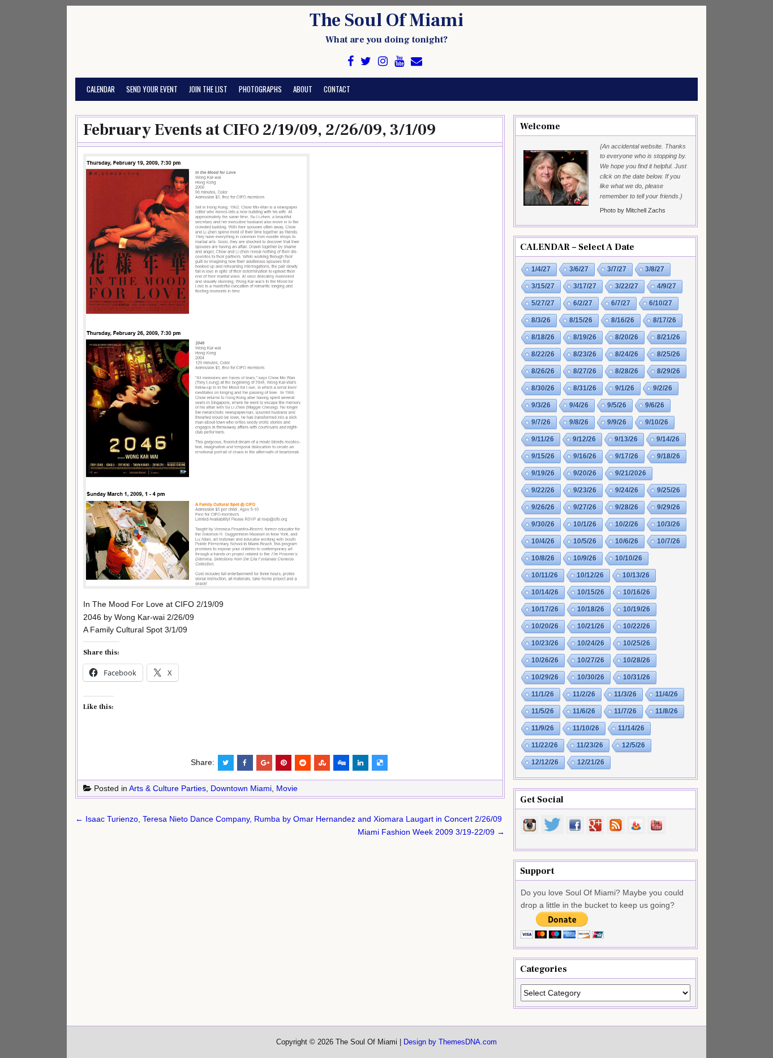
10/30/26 (590, 677)
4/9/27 (666, 286)
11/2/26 (584, 694)
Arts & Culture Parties (167, 788)
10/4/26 (543, 541)
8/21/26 (668, 337)
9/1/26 (624, 388)
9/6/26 (654, 405)
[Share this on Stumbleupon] (322, 763)
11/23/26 (590, 745)
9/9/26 (616, 422)
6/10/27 (660, 303)
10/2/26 (626, 524)
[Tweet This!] (226, 763)
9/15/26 (543, 456)
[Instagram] (383, 61)
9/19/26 (543, 473)
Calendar (101, 89)
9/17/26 (626, 456)
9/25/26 (668, 490)
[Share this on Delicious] (380, 763)
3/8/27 (654, 269)
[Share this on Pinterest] (283, 763)
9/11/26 (542, 439)
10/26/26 (545, 660)
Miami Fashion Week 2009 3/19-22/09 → (431, 831)
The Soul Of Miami (386, 20)
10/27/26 (590, 660)
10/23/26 (545, 643)
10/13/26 (636, 575)
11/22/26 (544, 745)
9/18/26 (668, 456)
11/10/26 (586, 728)
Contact (337, 89)
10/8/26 (543, 558)
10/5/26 (584, 541)
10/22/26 (636, 626)
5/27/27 (543, 303)
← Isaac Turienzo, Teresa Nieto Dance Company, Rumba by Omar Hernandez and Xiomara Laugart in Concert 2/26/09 (288, 818)
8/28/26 (626, 371)
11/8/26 (666, 711)
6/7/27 (620, 303)
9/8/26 (579, 422)
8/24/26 (626, 354)
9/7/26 (541, 422)
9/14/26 (668, 439)
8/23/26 (584, 354)
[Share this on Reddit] (303, 763)
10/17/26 (545, 609)
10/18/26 (590, 609)
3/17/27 (584, 286)
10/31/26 (636, 677)
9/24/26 (626, 490)
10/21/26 (590, 626)
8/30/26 (543, 388)
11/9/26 (542, 728)
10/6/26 (626, 541)
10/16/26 (636, 592)
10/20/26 (545, 626)
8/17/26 (664, 320)
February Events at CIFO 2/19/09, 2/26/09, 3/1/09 (259, 130)
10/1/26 (584, 524)
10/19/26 (636, 609)
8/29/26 (668, 371)
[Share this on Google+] (264, 763)
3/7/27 (616, 269)
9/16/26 (584, 456)
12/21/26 (590, 762)
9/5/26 (616, 405)
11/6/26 (584, 711)
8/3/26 (541, 320)
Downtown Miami (241, 788)
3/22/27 (626, 286)
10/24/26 (590, 643)
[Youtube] (399, 61)
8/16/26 (622, 320)
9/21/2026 (630, 473)
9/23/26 (584, 490)
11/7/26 (625, 711)
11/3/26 (625, 694)
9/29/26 (668, 507)
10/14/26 (545, 592)
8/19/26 (584, 337)
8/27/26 (584, 371)
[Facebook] (350, 61)
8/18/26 (543, 337)
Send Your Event (152, 89)
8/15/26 (580, 320)
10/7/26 (668, 541)
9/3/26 (541, 405)
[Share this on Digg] (341, 763)
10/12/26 (590, 575)
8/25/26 (668, 354)
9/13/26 (626, 439)
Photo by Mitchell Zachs (632, 210)
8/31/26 (584, 388)
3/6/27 (579, 269)
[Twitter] (365, 61)
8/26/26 (543, 371)
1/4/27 (541, 269)
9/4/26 (579, 405)
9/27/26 (584, 507)
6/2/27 (582, 303)
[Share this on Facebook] (245, 763)
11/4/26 (666, 694)
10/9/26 (584, 558)
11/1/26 (542, 694)
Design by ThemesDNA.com (450, 1042)
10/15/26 (590, 592)
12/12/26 (545, 762)
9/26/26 (543, 507)
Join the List (208, 89)
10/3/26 (668, 524)
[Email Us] (416, 61)
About (302, 89)
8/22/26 (543, 354)
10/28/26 (636, 660)
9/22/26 (543, 490)
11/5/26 (542, 711)
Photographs (260, 89)
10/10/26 (628, 558)
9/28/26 (626, 507)
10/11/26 (544, 575)
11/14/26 (631, 728)
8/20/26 (626, 337)
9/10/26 (656, 422)
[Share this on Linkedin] (360, 763)
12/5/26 (633, 745)
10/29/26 (545, 677)
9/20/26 (584, 473)
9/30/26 (543, 524)
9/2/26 (662, 388)
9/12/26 (584, 439)
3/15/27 (543, 286)
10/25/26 (636, 643)
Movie (287, 788)
